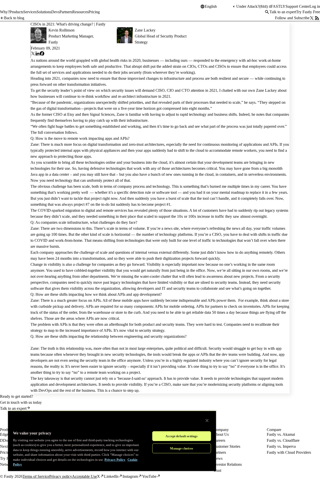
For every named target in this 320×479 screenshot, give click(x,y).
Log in (315, 6)
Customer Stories (226, 446)
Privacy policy (60, 476)
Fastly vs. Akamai (281, 434)
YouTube (149, 476)
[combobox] (218, 6)
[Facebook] (42, 54)
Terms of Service (35, 476)
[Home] (13, 8)
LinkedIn (111, 476)
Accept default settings (182, 436)
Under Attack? (247, 6)
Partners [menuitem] (66, 12)
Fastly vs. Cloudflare (283, 440)
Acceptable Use (84, 476)
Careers (219, 440)
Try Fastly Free (308, 12)
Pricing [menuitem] (94, 12)
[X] (33, 54)
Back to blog (14, 18)
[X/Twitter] (312, 18)
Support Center (298, 6)
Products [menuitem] (16, 12)
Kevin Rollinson (61, 30)
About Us (221, 434)
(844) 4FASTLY (272, 6)
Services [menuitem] (29, 12)
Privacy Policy (115, 460)
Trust (217, 470)
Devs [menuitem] (55, 12)
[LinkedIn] (37, 54)
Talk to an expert (283, 12)
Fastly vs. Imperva (281, 446)
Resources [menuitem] (80, 12)
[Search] (267, 12)
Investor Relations (227, 464)
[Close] (207, 420)
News (217, 458)
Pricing (5, 452)
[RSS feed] (317, 18)
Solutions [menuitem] (43, 12)
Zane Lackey (145, 30)
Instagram (130, 476)
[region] (112, 440)
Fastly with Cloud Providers (289, 452)
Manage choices (181, 448)
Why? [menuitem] (5, 12)
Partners (219, 452)
